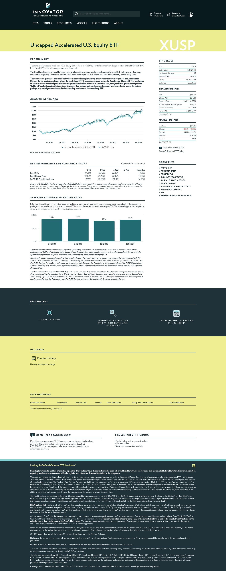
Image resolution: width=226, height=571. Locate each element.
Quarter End (127, 164)
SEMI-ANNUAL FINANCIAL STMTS (175, 186)
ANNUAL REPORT (168, 183)
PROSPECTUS (167, 174)
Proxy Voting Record (151, 567)
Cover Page (134, 567)
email (66, 444)
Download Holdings (46, 358)
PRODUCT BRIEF (168, 171)
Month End (140, 164)
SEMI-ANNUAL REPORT (171, 189)
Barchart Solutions (98, 534)
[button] (190, 14)
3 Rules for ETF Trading (174, 151)
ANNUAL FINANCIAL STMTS (173, 180)
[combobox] (106, 14)
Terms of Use (94, 567)
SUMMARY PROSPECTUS (172, 177)
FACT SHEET (166, 168)
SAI (162, 193)
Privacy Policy (81, 567)
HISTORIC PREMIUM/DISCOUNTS (176, 196)
